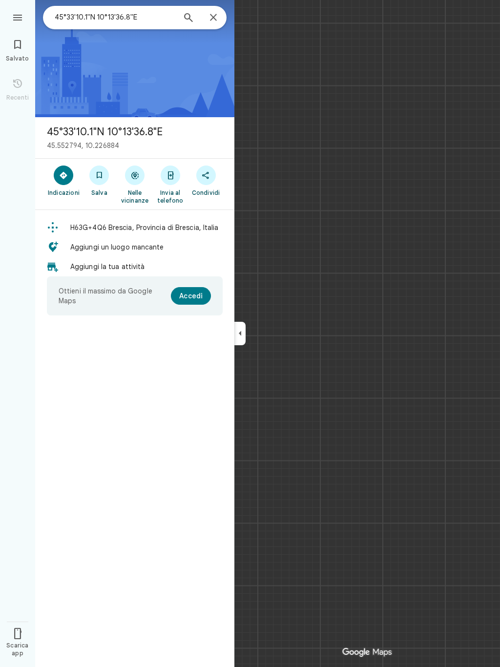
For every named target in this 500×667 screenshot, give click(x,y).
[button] (134, 227)
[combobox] (115, 17)
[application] (250, 333)
